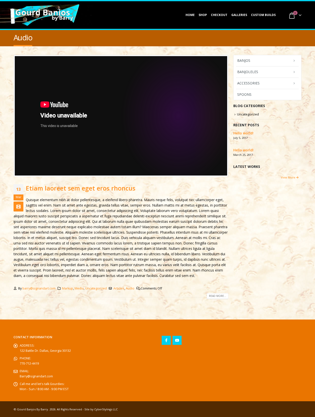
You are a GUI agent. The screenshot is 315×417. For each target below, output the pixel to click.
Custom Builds (263, 15)
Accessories (248, 83)
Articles (118, 288)
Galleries (239, 15)
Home (190, 15)
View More (288, 177)
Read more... (217, 296)
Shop (203, 15)
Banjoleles (247, 71)
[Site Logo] (44, 15)
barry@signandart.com (39, 288)
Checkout (219, 15)
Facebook (166, 340)
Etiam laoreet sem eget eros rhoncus (80, 188)
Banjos (243, 60)
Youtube (177, 340)
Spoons (244, 94)
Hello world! (243, 133)
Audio (130, 288)
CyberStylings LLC (106, 409)
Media (79, 288)
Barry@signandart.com (36, 376)
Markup (67, 288)
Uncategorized (96, 288)
